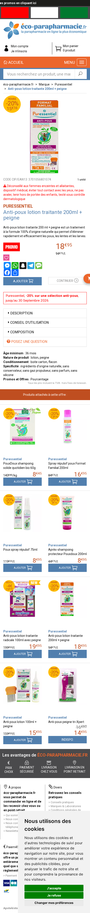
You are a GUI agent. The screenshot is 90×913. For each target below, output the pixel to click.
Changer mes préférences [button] (54, 903)
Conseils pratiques (62, 802)
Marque (44, 84)
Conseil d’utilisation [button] (29, 322)
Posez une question (28, 342)
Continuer (65, 280)
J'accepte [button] (54, 888)
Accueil (15, 62)
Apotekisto (10, 908)
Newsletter (12, 831)
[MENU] (82, 62)
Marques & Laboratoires (66, 806)
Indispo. (67, 739)
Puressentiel (63, 84)
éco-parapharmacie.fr (18, 84)
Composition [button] (22, 332)
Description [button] (21, 313)
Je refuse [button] (54, 895)
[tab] (45, 313)
